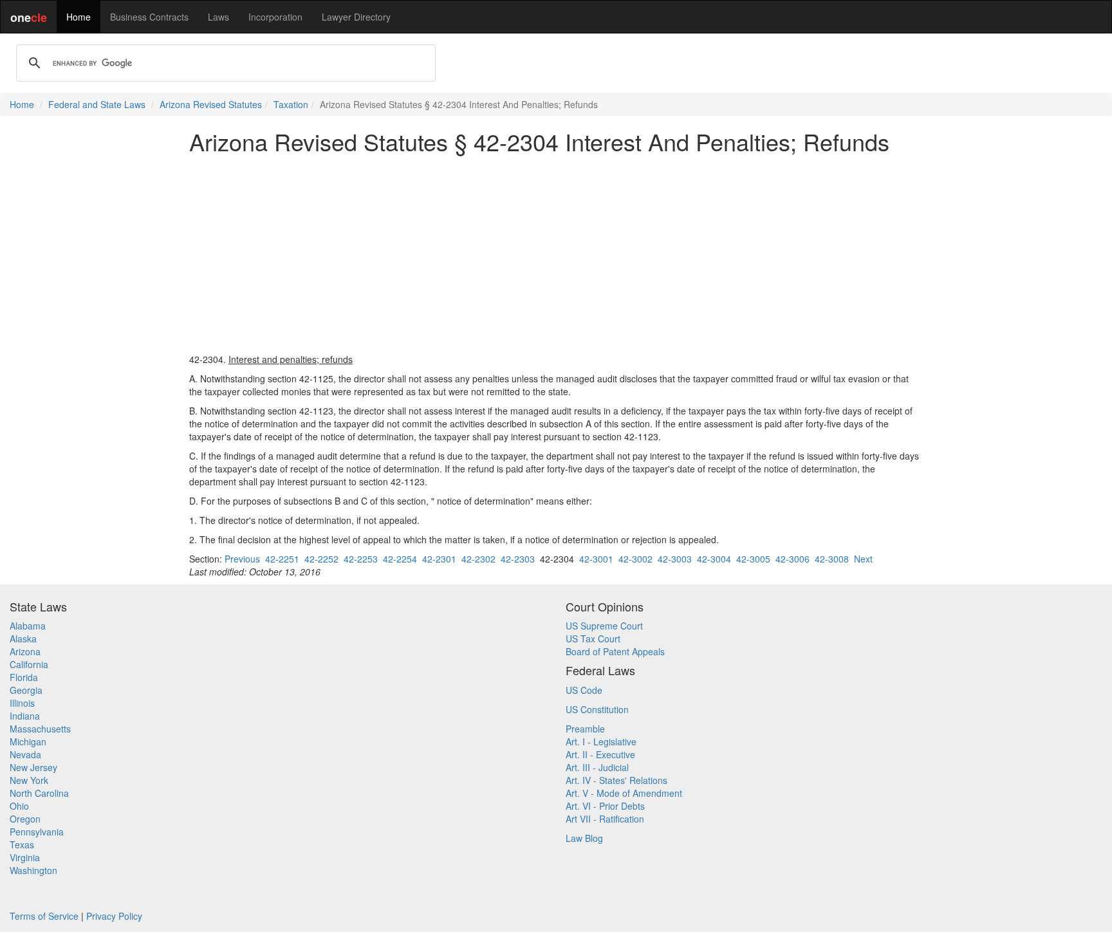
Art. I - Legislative (601, 741)
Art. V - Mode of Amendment (624, 793)
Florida (24, 677)
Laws (218, 16)
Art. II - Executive (600, 754)
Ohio (19, 805)
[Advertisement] (556, 253)
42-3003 (675, 558)
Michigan (28, 741)
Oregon (25, 818)
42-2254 (400, 558)
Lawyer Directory (356, 16)
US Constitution (597, 709)
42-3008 (832, 558)
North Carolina (39, 793)
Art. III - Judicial (597, 767)
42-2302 (478, 558)
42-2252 (321, 558)
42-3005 (753, 558)
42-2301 (439, 558)
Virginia (25, 857)
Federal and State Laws (96, 104)
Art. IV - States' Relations (616, 780)
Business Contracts (149, 16)
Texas (22, 844)
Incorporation (275, 16)
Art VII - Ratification (605, 818)
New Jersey (33, 767)
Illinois (22, 702)
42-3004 (714, 558)
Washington (33, 870)
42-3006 (792, 558)
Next (863, 558)
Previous (242, 558)
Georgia (26, 690)
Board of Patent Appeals (615, 651)
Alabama (28, 625)
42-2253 (361, 558)
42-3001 (596, 558)
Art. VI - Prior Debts (605, 805)
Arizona (25, 651)
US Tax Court (593, 638)
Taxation (290, 104)
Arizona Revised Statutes (211, 104)
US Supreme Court (604, 625)
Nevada (25, 754)
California (29, 664)
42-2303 (518, 558)
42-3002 (635, 558)
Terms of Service (44, 915)
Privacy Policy (114, 915)
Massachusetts (40, 728)
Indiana (25, 715)
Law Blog (584, 838)
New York (29, 780)
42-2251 (282, 558)
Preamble (585, 728)
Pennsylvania (37, 831)
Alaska (23, 638)
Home (78, 16)
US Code (584, 690)
